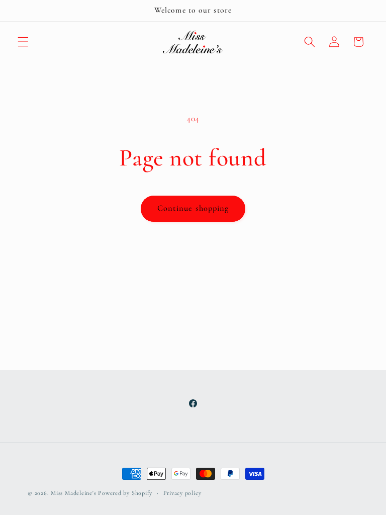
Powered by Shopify (125, 492)
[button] (23, 42)
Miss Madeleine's (73, 492)
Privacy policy (182, 492)
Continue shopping (193, 208)
